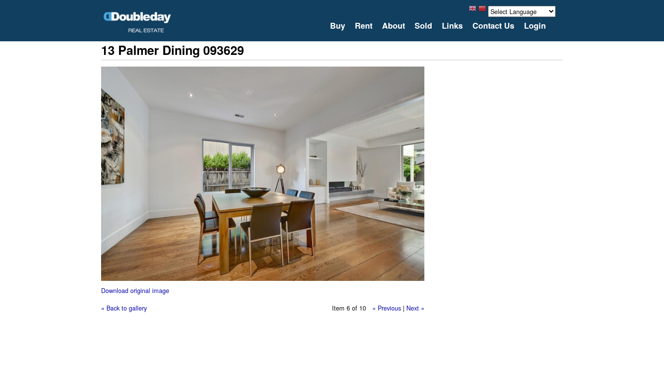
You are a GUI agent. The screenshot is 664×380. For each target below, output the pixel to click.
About (393, 26)
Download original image (135, 290)
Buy (337, 26)
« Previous (386, 307)
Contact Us (493, 26)
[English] (472, 11)
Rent (363, 26)
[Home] (137, 22)
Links (452, 26)
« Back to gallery (124, 307)
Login (535, 26)
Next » (415, 307)
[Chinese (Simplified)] (482, 11)
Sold (423, 26)
